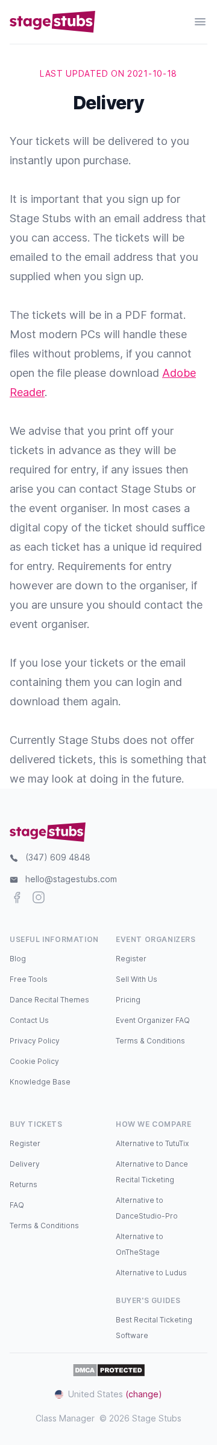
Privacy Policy (35, 1040)
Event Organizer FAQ (153, 1020)
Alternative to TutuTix (152, 1143)
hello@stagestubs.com (71, 879)
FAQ (17, 1205)
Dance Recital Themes (49, 999)
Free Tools (29, 979)
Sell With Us (136, 979)
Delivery (25, 1163)
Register (131, 958)
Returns (23, 1184)
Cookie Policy (34, 1061)
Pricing (128, 999)
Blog (18, 958)
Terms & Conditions (150, 1040)
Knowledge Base (40, 1081)
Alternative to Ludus (151, 1272)
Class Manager (65, 1418)
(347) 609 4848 (57, 857)
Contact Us (29, 1020)
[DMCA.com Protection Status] (108, 1370)
